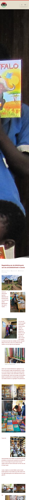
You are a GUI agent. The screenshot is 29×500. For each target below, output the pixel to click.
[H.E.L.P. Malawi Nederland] (4, 8)
